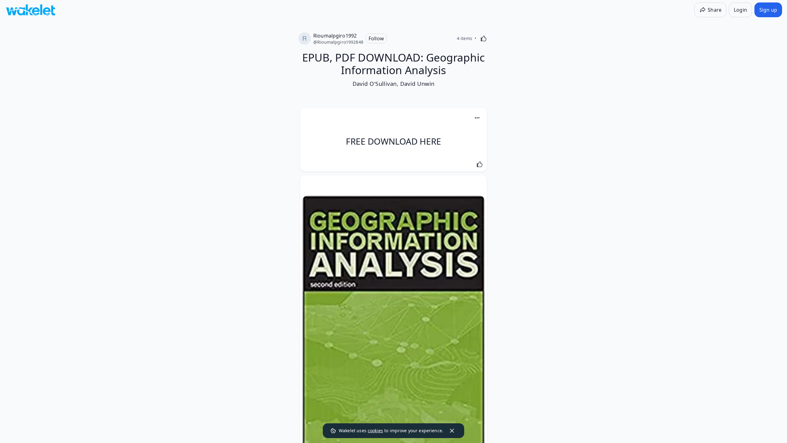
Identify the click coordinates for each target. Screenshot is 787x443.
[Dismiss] (452, 431)
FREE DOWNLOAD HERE (393, 141)
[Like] (483, 38)
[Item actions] (477, 118)
